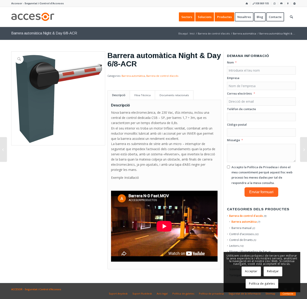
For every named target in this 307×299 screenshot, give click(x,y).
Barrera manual (241, 228)
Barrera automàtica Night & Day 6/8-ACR (44, 33)
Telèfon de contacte (241, 109)
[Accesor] (32, 17)
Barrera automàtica (133, 75)
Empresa (233, 78)
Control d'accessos (241, 234)
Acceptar (251, 271)
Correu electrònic (239, 93)
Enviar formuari (261, 192)
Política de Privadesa (262, 167)
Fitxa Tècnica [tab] (142, 95)
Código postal (237, 124)
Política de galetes (262, 283)
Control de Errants (241, 240)
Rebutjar (273, 271)
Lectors (234, 246)
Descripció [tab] (118, 95)
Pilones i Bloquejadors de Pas (248, 252)
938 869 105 (262, 3)
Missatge (233, 140)
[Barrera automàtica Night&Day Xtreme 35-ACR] (3, 149)
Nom (230, 62)
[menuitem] (246, 3)
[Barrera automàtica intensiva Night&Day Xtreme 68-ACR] (303, 149)
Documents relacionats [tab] (174, 95)
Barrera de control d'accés (162, 75)
